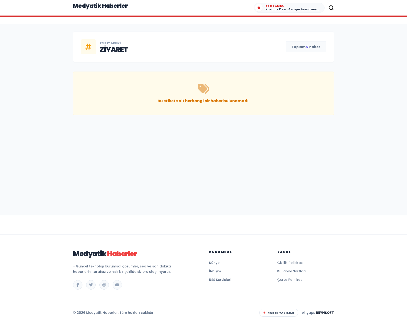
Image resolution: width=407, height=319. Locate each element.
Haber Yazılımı (281, 313)
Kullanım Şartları (291, 271)
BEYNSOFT (325, 312)
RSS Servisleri (220, 279)
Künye (214, 262)
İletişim (215, 271)
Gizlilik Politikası (290, 262)
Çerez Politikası (290, 279)
